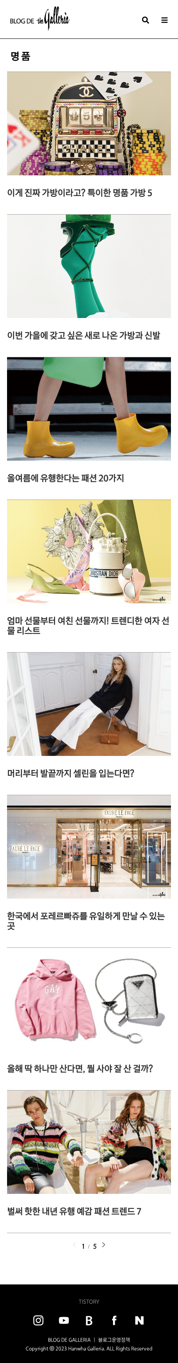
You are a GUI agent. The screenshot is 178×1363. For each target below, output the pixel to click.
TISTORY (89, 1301)
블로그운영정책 (114, 1340)
